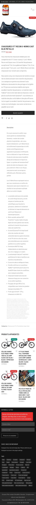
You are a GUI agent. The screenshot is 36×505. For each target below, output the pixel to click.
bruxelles (15, 459)
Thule (11, 472)
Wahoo (30, 485)
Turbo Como (17, 472)
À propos (4, 494)
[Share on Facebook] (6, 118)
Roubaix (12, 467)
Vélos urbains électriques (21, 485)
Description (10, 127)
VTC (3, 480)
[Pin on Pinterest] (12, 118)
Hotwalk (22, 462)
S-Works (23, 467)
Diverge (28, 459)
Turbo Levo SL (5, 477)
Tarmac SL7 (4, 472)
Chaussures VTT (12, 326)
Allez (3, 459)
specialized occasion (14, 470)
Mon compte (10, 494)
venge (28, 477)
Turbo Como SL (26, 472)
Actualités (17, 494)
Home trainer (15, 462)
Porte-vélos (11, 464)
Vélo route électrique (19, 483)
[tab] (18, 127)
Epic (3, 462)
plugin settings (19, 450)
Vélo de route (27, 480)
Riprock (27, 464)
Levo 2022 (28, 462)
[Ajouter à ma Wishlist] (3, 118)
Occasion (4, 464)
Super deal (26, 326)
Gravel (8, 462)
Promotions (20, 326)
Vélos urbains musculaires (7, 485)
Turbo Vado (13, 477)
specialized (4, 470)
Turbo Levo (13, 475)
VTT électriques (18, 480)
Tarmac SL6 (23, 470)
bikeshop (9, 459)
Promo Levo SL (19, 464)
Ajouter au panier (18, 113)
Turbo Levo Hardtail (23, 475)
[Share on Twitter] (9, 118)
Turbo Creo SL (5, 475)
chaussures (22, 459)
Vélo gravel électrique (7, 483)
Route (17, 467)
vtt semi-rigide (9, 480)
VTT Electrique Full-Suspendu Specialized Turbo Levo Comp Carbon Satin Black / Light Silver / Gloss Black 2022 (25, 358)
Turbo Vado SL (22, 477)
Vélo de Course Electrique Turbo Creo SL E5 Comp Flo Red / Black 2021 (7, 387)
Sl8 (27, 467)
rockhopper (5, 467)
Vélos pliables (29, 483)
